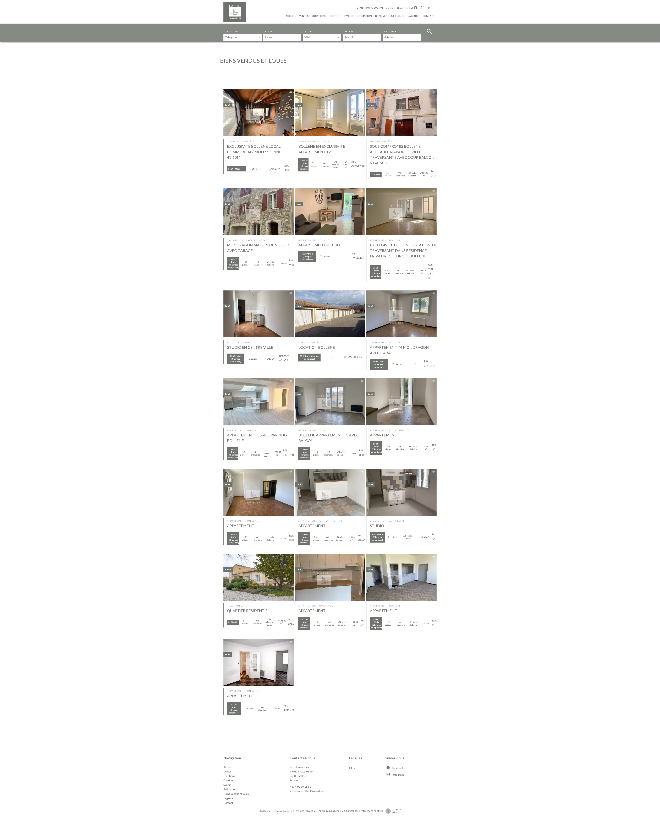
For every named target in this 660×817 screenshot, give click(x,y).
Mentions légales (303, 810)
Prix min (350, 31)
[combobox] (242, 37)
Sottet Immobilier (300, 767)
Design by (396, 811)
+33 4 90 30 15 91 (300, 786)
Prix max (390, 31)
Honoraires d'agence (328, 810)
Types (269, 31)
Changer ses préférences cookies (363, 810)
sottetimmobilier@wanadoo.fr (308, 791)
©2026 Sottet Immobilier (274, 811)
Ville (308, 31)
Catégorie (232, 31)
